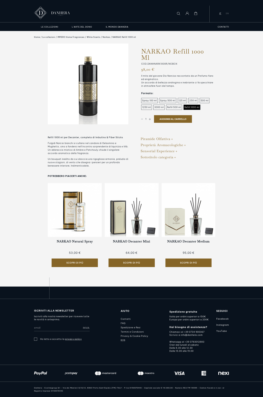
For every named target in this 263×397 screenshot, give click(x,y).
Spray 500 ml (167, 100)
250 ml (193, 100)
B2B (123, 340)
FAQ (123, 323)
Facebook (222, 318)
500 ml (205, 100)
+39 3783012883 (194, 341)
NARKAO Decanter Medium (188, 241)
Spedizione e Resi (130, 327)
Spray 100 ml (149, 100)
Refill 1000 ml (191, 107)
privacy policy (73, 339)
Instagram (222, 324)
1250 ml (146, 107)
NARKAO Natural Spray (75, 241)
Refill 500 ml (174, 107)
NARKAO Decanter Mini (131, 241)
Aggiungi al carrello (173, 119)
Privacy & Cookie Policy (134, 336)
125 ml (182, 100)
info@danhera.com (192, 335)
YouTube (221, 331)
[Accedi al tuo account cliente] (187, 13)
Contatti (126, 319)
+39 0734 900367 (194, 332)
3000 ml (159, 107)
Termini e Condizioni (132, 331)
